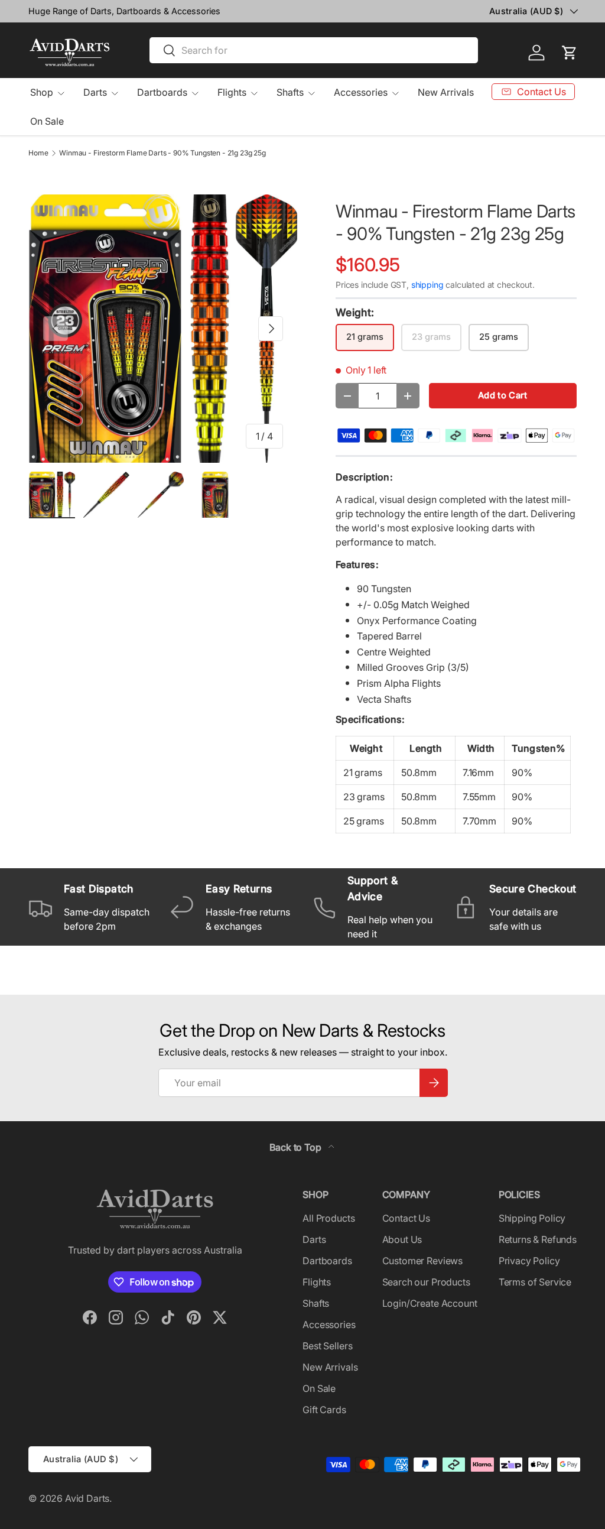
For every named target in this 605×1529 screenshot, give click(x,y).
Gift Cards (324, 1410)
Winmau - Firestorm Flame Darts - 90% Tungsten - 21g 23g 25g (162, 153)
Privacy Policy (529, 1261)
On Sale (47, 121)
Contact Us (406, 1218)
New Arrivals (446, 92)
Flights (316, 1282)
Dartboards (327, 1261)
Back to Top (296, 1147)
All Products (328, 1218)
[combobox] (313, 50)
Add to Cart (502, 395)
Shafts (315, 1303)
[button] (570, 53)
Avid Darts (87, 1498)
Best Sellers (327, 1346)
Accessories (328, 1324)
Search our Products (426, 1282)
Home (38, 153)
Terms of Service (535, 1282)
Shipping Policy (532, 1218)
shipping (427, 285)
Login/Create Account (429, 1303)
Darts (314, 1239)
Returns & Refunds (538, 1239)
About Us (402, 1239)
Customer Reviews (422, 1261)
